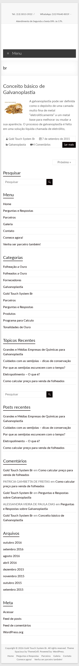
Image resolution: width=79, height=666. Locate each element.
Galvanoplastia (17, 144)
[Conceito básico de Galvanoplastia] (14, 100)
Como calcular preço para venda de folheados (33, 381)
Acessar (8, 612)
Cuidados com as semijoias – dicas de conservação (37, 361)
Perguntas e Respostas (18, 210)
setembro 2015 (13, 589)
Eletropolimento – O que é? (21, 374)
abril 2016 (10, 562)
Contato (8, 230)
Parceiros (9, 217)
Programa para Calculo (18, 320)
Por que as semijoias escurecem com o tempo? (34, 367)
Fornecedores (12, 280)
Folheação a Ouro (15, 266)
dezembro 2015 (13, 569)
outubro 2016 (12, 542)
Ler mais (69, 144)
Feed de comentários (17, 625)
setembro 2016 (13, 549)
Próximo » (64, 162)
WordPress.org (13, 632)
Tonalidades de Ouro (17, 327)
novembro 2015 (13, 576)
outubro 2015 (12, 582)
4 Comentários (41, 144)
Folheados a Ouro (15, 273)
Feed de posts (12, 618)
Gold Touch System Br (22, 139)
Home (7, 204)
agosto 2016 (11, 556)
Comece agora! (13, 237)
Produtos (9, 313)
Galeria (8, 224)
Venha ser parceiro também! (22, 244)
